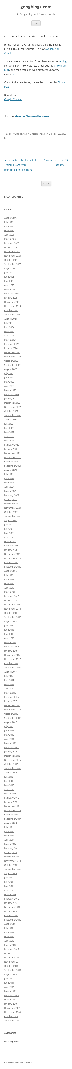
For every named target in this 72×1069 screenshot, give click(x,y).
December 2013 (12, 856)
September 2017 (12, 667)
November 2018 (12, 608)
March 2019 (10, 591)
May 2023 (9, 381)
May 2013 (9, 886)
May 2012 (9, 936)
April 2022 (9, 436)
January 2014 (10, 852)
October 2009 (11, 1016)
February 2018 (11, 646)
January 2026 (10, 247)
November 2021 (12, 457)
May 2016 (9, 734)
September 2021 (12, 465)
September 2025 (12, 264)
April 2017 (9, 688)
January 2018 (10, 650)
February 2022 (11, 444)
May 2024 (9, 331)
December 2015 (12, 755)
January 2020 (10, 549)
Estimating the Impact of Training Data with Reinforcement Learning (20, 164)
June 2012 (9, 932)
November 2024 (12, 306)
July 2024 (8, 322)
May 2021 (9, 482)
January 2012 (10, 953)
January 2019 (10, 600)
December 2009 (12, 1007)
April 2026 (9, 234)
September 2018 (12, 617)
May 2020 (9, 533)
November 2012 (12, 911)
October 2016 (11, 713)
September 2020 (12, 516)
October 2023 (11, 360)
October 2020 (11, 512)
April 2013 (9, 890)
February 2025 (11, 293)
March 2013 (10, 894)
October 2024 (11, 310)
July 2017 (8, 675)
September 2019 (12, 566)
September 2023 (12, 364)
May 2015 (9, 785)
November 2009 (12, 1012)
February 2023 (11, 394)
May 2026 (9, 230)
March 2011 (10, 991)
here (14, 74)
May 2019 (9, 583)
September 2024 (12, 314)
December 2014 (12, 806)
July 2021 (8, 474)
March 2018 (10, 642)
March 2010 (10, 999)
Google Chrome (13, 99)
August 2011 (10, 974)
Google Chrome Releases (32, 116)
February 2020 (11, 545)
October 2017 (11, 663)
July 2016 (8, 726)
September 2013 (12, 869)
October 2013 (11, 865)
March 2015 (10, 793)
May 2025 (9, 280)
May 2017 (9, 684)
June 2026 (9, 226)
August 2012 (10, 923)
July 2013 (8, 877)
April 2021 (9, 486)
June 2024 (9, 327)
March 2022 (10, 440)
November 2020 (12, 507)
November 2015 (12, 760)
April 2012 (9, 940)
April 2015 (9, 789)
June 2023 (9, 377)
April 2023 (9, 386)
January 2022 (10, 449)
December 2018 (12, 604)
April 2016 (9, 739)
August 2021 (10, 470)
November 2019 (12, 558)
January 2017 (10, 701)
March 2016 (10, 743)
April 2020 (9, 537)
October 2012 (11, 915)
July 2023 (8, 373)
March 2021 (10, 491)
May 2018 (9, 633)
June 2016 (9, 730)
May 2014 (9, 835)
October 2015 (11, 764)
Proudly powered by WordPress (19, 1062)
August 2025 (10, 268)
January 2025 (10, 297)
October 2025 (11, 259)
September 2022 (12, 415)
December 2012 (12, 907)
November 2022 (12, 407)
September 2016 (12, 717)
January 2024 (10, 348)
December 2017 (12, 654)
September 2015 (12, 768)
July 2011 (8, 978)
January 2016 (10, 751)
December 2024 (12, 301)
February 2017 (11, 696)
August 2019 (10, 570)
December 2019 (12, 554)
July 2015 (8, 776)
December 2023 (12, 352)
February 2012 (11, 949)
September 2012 (12, 919)
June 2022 (9, 428)
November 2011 (12, 961)
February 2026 (11, 243)
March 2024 (10, 339)
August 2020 (10, 520)
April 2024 (9, 335)
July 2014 (8, 827)
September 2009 (12, 1020)
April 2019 (9, 587)
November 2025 (12, 255)
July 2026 (8, 222)
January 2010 (10, 1003)
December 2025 (12, 251)
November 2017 (12, 659)
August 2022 (10, 419)
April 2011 (9, 986)
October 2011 (11, 965)
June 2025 (9, 276)
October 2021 (11, 461)
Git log (63, 61)
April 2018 (9, 638)
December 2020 (12, 503)
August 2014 (10, 823)
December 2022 (12, 402)
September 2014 (12, 818)
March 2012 (10, 944)
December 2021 (12, 453)
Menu (36, 23)
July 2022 (8, 423)
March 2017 (10, 692)
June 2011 (9, 982)
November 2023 (12, 356)
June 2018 (9, 629)
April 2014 (9, 839)
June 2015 (9, 781)
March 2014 (10, 844)
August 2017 (10, 671)
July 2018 (8, 625)
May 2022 (9, 432)
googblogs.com (36, 7)
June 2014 (9, 831)
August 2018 (10, 621)
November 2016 (12, 709)
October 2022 (11, 411)
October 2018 (11, 612)
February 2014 (11, 848)
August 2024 (10, 318)
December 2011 (12, 957)
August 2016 (10, 722)
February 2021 (11, 495)
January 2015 (10, 802)
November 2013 (12, 860)
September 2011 (12, 970)
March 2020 (10, 541)
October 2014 (11, 814)
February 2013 (11, 898)
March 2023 (10, 390)
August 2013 (10, 873)
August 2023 (10, 369)
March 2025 (10, 289)
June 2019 (9, 579)
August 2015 (10, 772)
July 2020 (8, 524)
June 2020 (9, 528)
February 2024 (11, 343)
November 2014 (12, 810)
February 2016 (11, 747)
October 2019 (11, 562)
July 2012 (8, 928)
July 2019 (8, 575)
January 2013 (10, 902)
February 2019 (11, 596)
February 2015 (11, 797)
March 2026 (10, 238)
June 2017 (9, 680)
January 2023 (10, 398)
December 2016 (12, 705)
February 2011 (11, 995)
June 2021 (9, 478)
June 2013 (9, 881)
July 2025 (8, 272)
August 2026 (10, 217)
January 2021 (10, 499)
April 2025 (9, 285)
